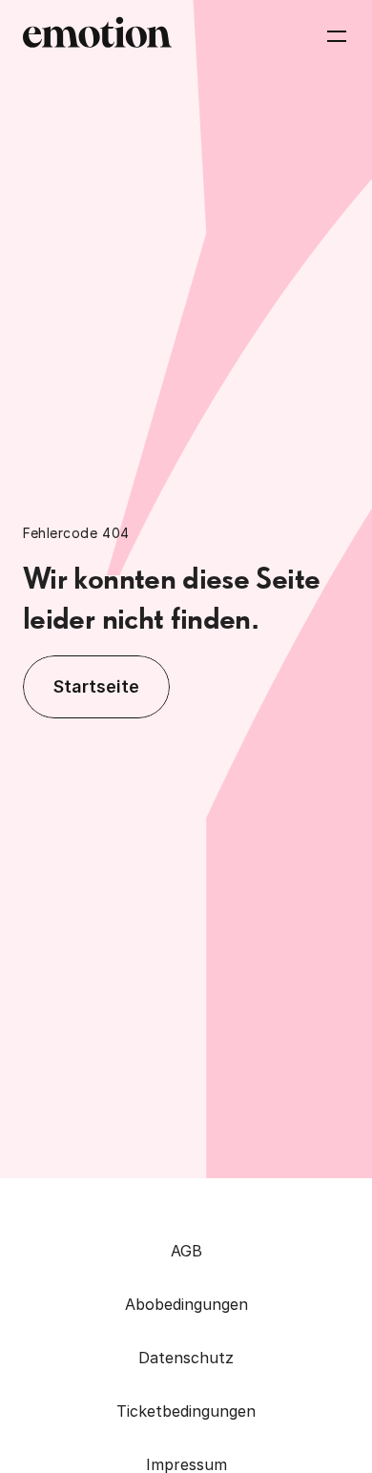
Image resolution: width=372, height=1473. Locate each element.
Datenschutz (186, 1357)
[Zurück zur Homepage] (97, 36)
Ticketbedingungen (186, 1411)
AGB (186, 1250)
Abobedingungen (186, 1304)
